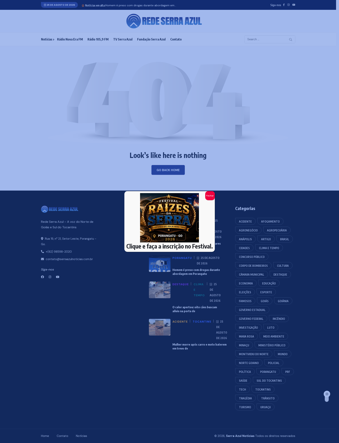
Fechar (210, 195)
